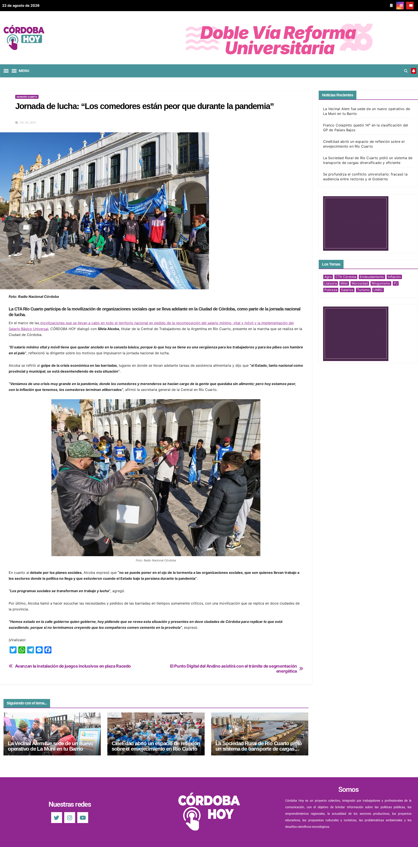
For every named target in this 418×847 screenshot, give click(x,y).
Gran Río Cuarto (27, 96)
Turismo (363, 290)
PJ (396, 283)
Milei (344, 283)
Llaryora (330, 283)
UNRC (378, 290)
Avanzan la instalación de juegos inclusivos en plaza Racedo (73, 666)
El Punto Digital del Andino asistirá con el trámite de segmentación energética (233, 669)
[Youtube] (82, 817)
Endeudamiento (372, 277)
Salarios (347, 290)
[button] (406, 71)
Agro (328, 277)
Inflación (394, 277)
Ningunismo (381, 283)
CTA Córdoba (345, 277)
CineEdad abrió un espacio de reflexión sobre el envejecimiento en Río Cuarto (156, 746)
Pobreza (330, 290)
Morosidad (360, 283)
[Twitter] (56, 817)
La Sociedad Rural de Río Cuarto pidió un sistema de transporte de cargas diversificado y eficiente (259, 748)
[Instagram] (69, 817)
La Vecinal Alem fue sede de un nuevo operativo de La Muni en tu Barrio (50, 746)
